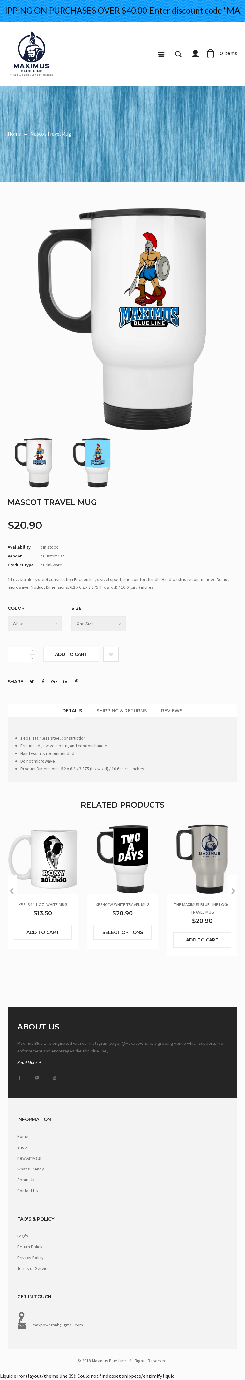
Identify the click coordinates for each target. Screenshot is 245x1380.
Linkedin (65, 681)
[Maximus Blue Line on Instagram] (39, 1077)
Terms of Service (33, 1268)
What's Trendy (30, 1169)
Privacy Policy (30, 1257)
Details (72, 710)
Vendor (15, 556)
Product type (20, 565)
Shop (22, 1147)
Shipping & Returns (121, 710)
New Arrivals (29, 1158)
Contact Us (27, 1190)
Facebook (43, 681)
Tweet (32, 681)
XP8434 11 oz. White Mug (43, 904)
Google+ (54, 681)
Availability (19, 547)
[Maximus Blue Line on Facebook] (21, 1077)
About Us (25, 1180)
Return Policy (29, 1247)
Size (76, 608)
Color (16, 608)
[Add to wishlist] (111, 654)
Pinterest (76, 681)
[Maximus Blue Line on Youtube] (56, 1077)
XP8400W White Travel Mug (123, 904)
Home (22, 1136)
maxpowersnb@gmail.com (58, 1325)
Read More (27, 1062)
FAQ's (22, 1236)
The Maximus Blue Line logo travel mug (202, 908)
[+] (32, 650)
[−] (32, 658)
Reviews (171, 710)
